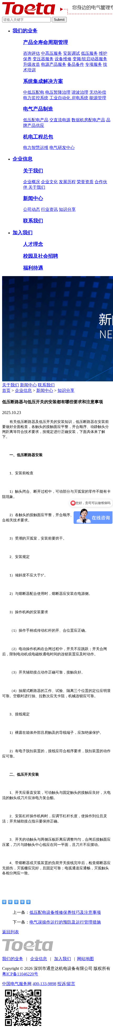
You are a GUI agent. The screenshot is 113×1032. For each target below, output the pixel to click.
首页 (6, 390)
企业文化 (49, 182)
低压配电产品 (35, 120)
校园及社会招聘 (40, 256)
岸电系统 (79, 98)
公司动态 (31, 209)
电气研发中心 (62, 147)
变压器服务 (43, 59)
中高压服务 (51, 53)
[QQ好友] (16, 902)
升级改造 (31, 64)
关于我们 (33, 170)
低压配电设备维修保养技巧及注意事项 (65, 912)
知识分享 (67, 209)
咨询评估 (31, 53)
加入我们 (23, 232)
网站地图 (85, 958)
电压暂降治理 (57, 92)
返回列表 (10, 932)
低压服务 (89, 53)
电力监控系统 (35, 98)
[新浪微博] (4, 902)
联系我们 (33, 220)
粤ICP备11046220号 (20, 974)
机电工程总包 (38, 136)
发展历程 (67, 182)
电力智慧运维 (35, 147)
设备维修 (63, 59)
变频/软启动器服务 (90, 59)
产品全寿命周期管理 (45, 42)
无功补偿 (97, 92)
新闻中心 (33, 198)
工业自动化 (60, 98)
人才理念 (33, 244)
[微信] (22, 902)
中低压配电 (33, 92)
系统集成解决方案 (43, 81)
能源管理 (97, 98)
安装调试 (71, 53)
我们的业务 (25, 30)
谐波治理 (79, 92)
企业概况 (31, 182)
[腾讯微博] (10, 902)
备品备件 (75, 64)
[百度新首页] (28, 902)
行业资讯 (49, 209)
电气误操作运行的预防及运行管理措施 (65, 922)
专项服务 (93, 64)
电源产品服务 (53, 64)
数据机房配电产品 (88, 120)
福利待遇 (33, 268)
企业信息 (23, 159)
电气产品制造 (38, 109)
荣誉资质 (85, 182)
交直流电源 (59, 120)
